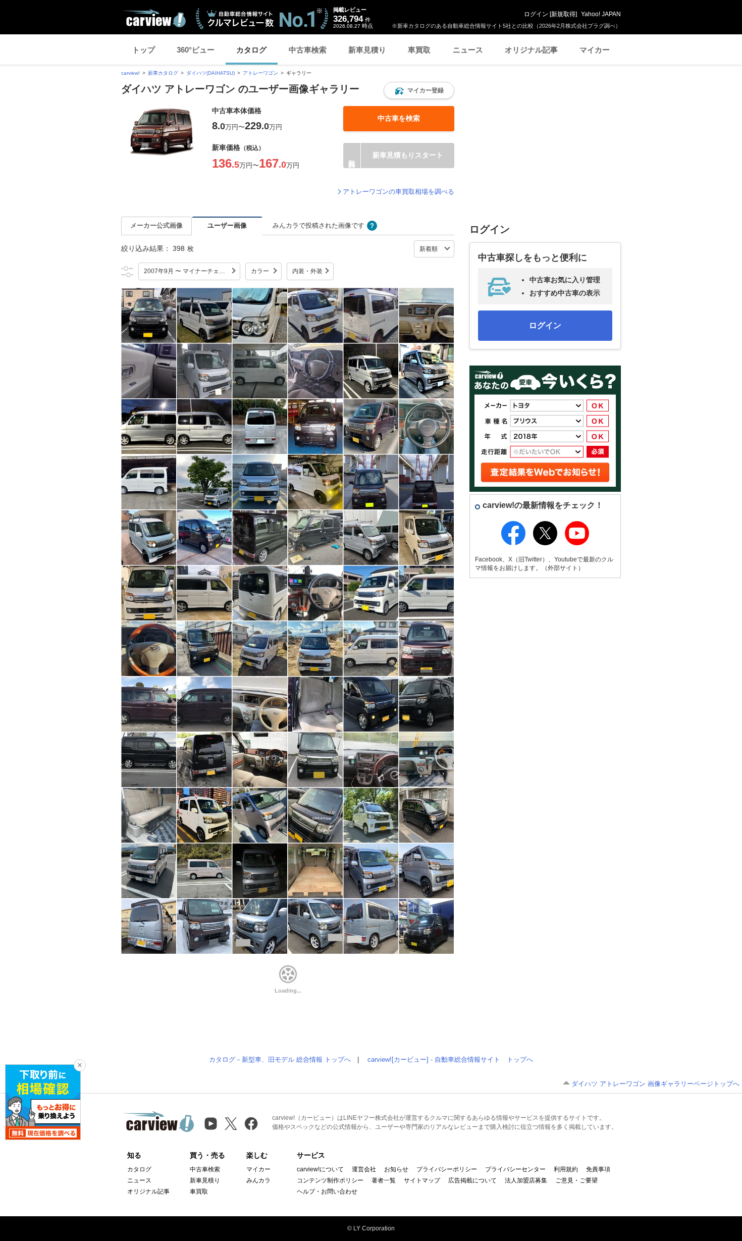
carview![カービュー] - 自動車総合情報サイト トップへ (450, 1059)
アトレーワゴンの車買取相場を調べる (398, 191)
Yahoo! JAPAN (601, 14)
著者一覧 (384, 1180)
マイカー (594, 49)
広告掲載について (472, 1180)
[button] (419, 90)
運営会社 (364, 1169)
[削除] (80, 1065)
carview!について (320, 1169)
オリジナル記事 (531, 49)
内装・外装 (307, 271)
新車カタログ (163, 73)
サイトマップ (422, 1180)
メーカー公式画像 (156, 225)
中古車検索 (308, 49)
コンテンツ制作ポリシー (330, 1180)
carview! (130, 73)
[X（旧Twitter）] (231, 1123)
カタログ (251, 49)
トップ (143, 49)
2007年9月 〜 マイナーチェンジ (187, 271)
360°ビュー (196, 49)
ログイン (536, 14)
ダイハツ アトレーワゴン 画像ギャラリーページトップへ (655, 1084)
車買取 (419, 49)
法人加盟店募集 (526, 1180)
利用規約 (566, 1169)
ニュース (468, 49)
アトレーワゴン (260, 73)
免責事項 (598, 1169)
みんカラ (258, 1180)
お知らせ (396, 1169)
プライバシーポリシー (446, 1169)
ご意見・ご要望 (576, 1180)
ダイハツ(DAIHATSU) (210, 73)
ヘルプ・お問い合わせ (327, 1191)
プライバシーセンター (515, 1169)
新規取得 (563, 14)
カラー (260, 271)
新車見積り (367, 49)
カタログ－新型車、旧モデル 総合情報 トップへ (280, 1059)
